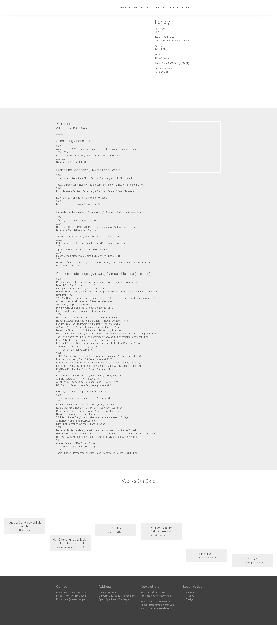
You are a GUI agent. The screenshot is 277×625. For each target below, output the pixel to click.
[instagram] (202, 7)
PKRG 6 (252, 559)
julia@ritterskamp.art (75, 599)
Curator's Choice (165, 7)
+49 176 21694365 (75, 595)
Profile (125, 7)
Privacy (190, 595)
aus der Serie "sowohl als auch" (25, 524)
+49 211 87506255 (75, 592)
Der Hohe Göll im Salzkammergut (161, 529)
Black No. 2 (206, 554)
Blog (185, 7)
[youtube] (210, 7)
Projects (141, 7)
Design (190, 599)
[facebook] (194, 7)
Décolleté (116, 528)
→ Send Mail (161, 72)
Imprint (190, 592)
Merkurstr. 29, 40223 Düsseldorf (117, 595)
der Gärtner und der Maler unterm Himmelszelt (70, 541)
